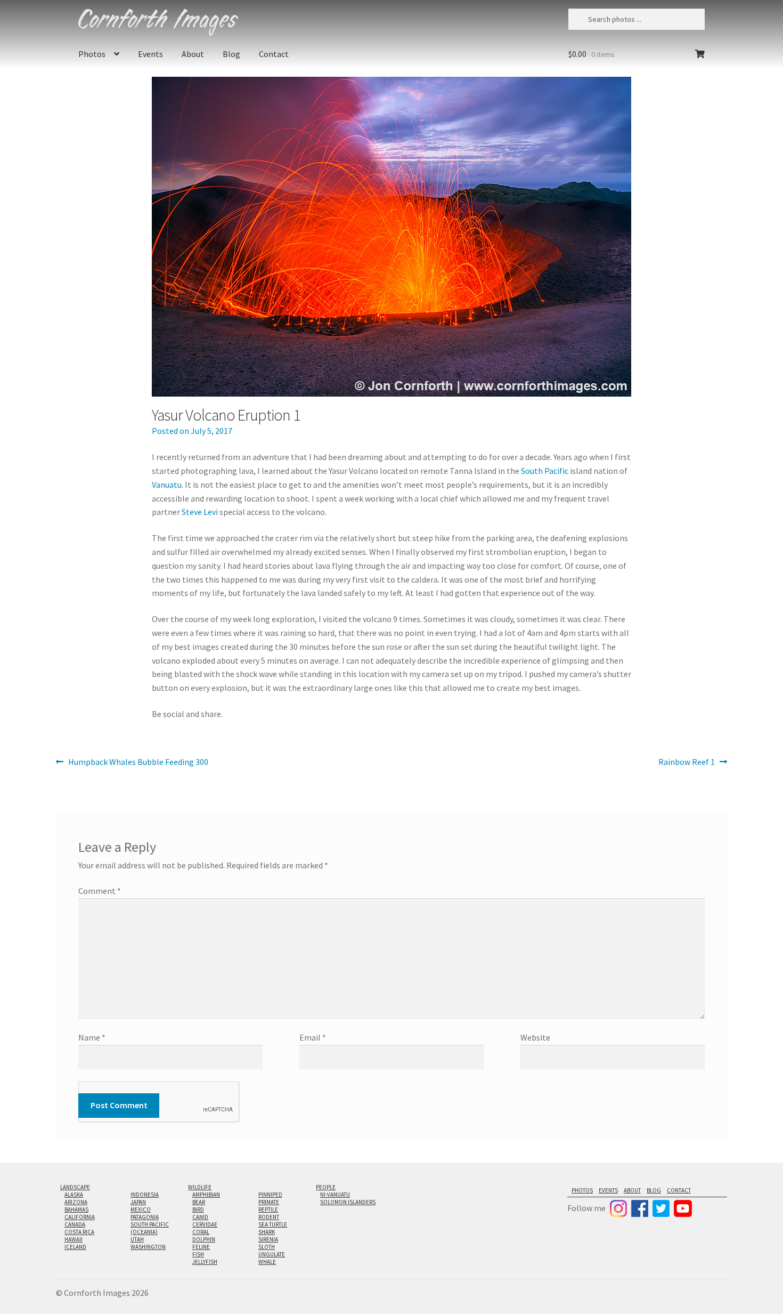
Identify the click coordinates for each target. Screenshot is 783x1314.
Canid (200, 1217)
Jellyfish (204, 1261)
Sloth (266, 1247)
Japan (138, 1202)
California (79, 1217)
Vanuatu (167, 484)
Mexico (140, 1209)
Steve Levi (200, 511)
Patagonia (144, 1217)
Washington (148, 1247)
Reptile (268, 1209)
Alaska (73, 1194)
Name (91, 1037)
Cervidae (204, 1224)
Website (535, 1037)
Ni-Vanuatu (335, 1194)
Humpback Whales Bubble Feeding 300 (138, 762)
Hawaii (73, 1239)
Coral (200, 1232)
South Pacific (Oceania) (149, 1228)
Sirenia (268, 1239)
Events (150, 54)
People (326, 1187)
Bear (198, 1202)
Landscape (75, 1187)
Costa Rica (79, 1232)
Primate (268, 1202)
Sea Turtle (272, 1224)
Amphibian (206, 1194)
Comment (99, 890)
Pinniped (270, 1194)
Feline (201, 1247)
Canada (74, 1224)
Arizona (75, 1202)
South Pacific (544, 470)
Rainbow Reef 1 (686, 762)
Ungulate (271, 1254)
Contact (274, 54)
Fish (198, 1254)
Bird (198, 1209)
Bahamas (76, 1209)
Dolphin (203, 1239)
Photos (91, 54)
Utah (137, 1239)
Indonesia (144, 1194)
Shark (266, 1232)
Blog (231, 54)
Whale (267, 1261)
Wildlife (199, 1187)
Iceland (75, 1247)
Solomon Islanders (348, 1202)
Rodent (268, 1217)
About (193, 54)
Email (312, 1037)
